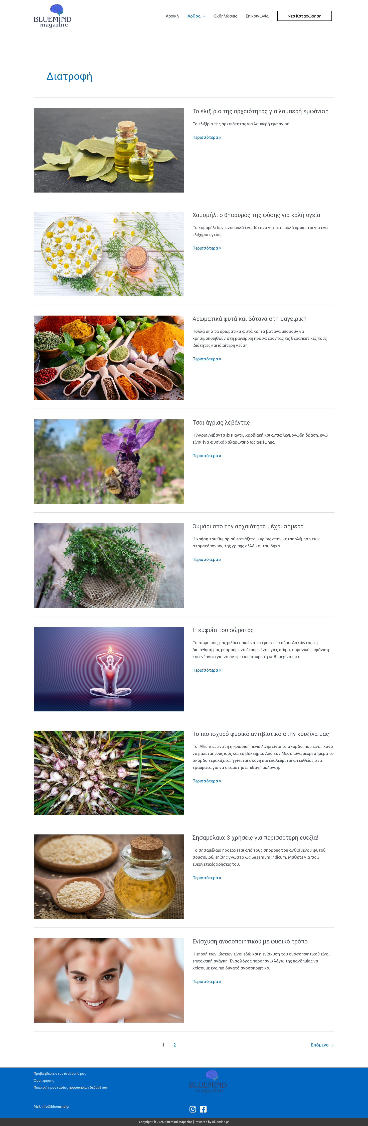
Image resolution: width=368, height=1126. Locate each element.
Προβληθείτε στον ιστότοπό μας (60, 1073)
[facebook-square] (204, 1109)
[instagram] (194, 1109)
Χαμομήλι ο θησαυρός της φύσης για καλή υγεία (256, 215)
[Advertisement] (125, 43)
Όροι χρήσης (44, 1080)
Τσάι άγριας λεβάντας (221, 422)
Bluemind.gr (220, 1121)
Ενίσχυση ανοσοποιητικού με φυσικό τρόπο (250, 941)
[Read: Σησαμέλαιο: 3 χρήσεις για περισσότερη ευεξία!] (109, 876)
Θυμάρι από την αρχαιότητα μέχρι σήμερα (248, 526)
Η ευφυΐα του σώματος (223, 630)
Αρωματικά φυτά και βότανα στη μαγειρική (250, 319)
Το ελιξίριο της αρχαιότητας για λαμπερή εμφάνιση (261, 111)
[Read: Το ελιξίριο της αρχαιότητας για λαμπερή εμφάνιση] (109, 150)
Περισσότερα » (207, 137)
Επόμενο (322, 1044)
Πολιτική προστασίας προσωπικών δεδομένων (71, 1087)
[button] (304, 16)
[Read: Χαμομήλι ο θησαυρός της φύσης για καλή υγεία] (109, 253)
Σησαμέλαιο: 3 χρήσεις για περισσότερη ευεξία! (255, 837)
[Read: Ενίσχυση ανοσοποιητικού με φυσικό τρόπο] (109, 980)
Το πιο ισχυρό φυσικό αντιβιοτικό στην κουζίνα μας (261, 734)
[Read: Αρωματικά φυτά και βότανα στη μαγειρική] (109, 357)
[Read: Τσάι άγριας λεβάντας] (109, 461)
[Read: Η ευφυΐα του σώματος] (109, 668)
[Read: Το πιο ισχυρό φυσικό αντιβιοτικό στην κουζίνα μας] (109, 772)
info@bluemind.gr (56, 1106)
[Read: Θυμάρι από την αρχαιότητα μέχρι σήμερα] (109, 565)
